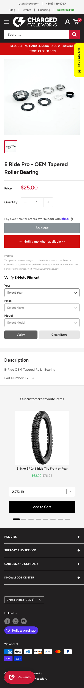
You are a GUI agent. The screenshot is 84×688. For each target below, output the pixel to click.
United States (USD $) (20, 599)
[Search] (74, 34)
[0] (76, 21)
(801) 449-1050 (56, 3)
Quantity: (11, 202)
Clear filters (59, 335)
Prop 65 (8, 255)
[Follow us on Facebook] (7, 621)
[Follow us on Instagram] (15, 621)
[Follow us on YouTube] (24, 621)
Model (8, 316)
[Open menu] (6, 22)
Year (7, 286)
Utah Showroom (29, 3)
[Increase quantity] (48, 202)
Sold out (42, 228)
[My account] (67, 21)
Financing (44, 9)
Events (26, 9)
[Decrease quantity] (25, 202)
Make (8, 301)
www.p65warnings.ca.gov (46, 268)
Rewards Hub (66, 9)
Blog (12, 9)
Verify (21, 335)
